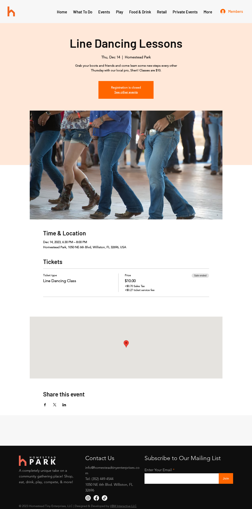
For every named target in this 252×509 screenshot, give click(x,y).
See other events (126, 92)
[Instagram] (88, 498)
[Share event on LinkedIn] (64, 404)
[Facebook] (96, 498)
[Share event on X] (55, 404)
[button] (119, 12)
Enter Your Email (158, 470)
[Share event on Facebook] (45, 404)
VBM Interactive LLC (123, 506)
